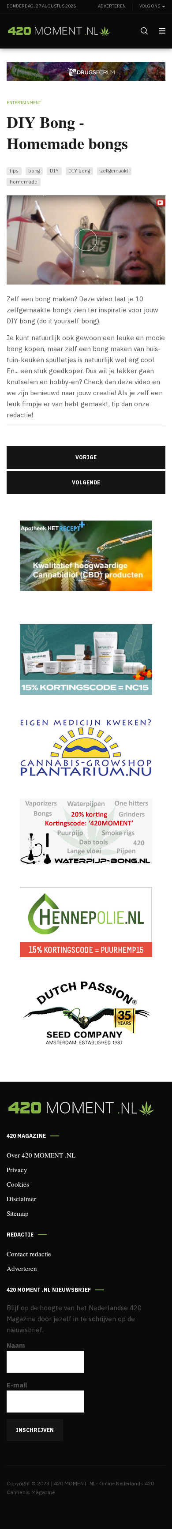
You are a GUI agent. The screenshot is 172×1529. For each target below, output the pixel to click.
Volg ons (150, 6)
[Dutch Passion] (86, 1013)
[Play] (86, 240)
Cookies (18, 1184)
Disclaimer (21, 1198)
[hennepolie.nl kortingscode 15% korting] (86, 922)
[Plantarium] (86, 746)
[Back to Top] (145, 1502)
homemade (23, 181)
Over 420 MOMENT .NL (41, 1154)
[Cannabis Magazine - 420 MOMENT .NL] (59, 31)
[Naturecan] (86, 659)
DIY (54, 170)
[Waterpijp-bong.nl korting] (86, 831)
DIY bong (79, 170)
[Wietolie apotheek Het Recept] (86, 556)
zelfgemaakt (114, 170)
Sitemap (18, 1213)
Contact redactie (29, 1253)
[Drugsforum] (86, 70)
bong (34, 170)
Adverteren (112, 6)
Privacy (17, 1169)
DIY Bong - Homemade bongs (67, 132)
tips (14, 170)
